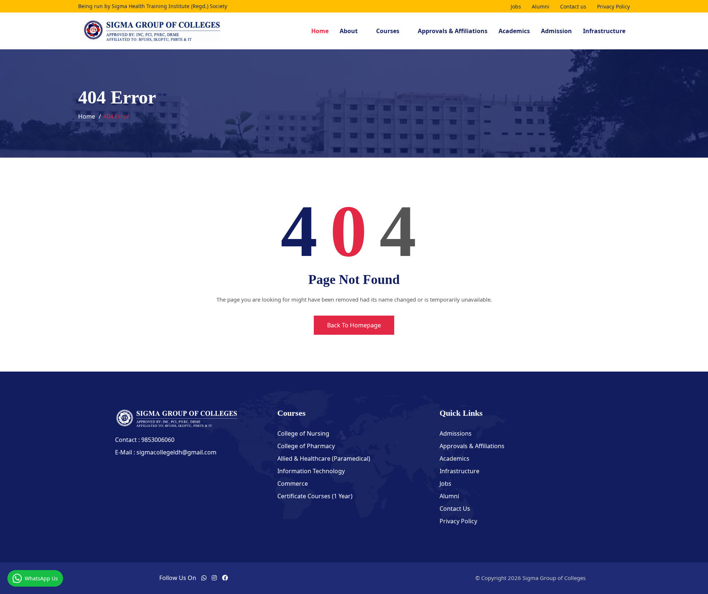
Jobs (516, 6)
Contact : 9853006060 (144, 440)
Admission (556, 31)
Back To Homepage (354, 325)
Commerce (292, 483)
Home (320, 31)
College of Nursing (303, 433)
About (349, 31)
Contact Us (455, 509)
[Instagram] (214, 578)
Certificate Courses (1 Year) (315, 496)
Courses (387, 31)
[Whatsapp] (203, 578)
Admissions (456, 433)
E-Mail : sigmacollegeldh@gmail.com (165, 452)
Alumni (540, 6)
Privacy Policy (613, 6)
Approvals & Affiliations (452, 31)
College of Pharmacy (306, 446)
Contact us (573, 6)
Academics (514, 31)
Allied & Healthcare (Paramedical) (323, 458)
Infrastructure (604, 31)
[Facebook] (225, 578)
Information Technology (311, 471)
